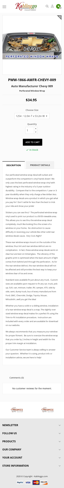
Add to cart (32, 142)
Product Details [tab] (40, 165)
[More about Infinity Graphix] (16, 410)
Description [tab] (13, 165)
